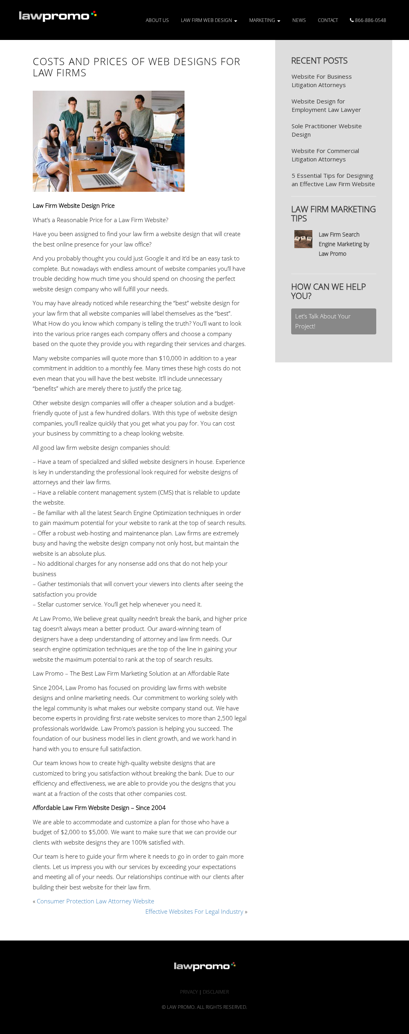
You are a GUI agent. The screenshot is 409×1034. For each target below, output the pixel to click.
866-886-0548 (370, 20)
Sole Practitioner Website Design (327, 130)
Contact (328, 20)
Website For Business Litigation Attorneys (322, 80)
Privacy (189, 991)
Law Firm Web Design (207, 20)
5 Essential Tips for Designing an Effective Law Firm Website (333, 179)
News (299, 20)
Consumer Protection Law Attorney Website (95, 901)
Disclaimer (216, 991)
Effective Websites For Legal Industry (194, 911)
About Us (157, 20)
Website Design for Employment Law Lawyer (326, 105)
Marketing (262, 20)
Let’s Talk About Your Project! (323, 321)
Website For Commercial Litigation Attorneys (325, 155)
